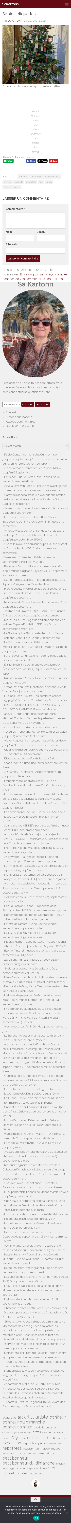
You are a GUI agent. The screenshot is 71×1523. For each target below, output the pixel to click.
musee (45, 1448)
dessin (6, 1438)
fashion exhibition (54, 1443)
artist (29, 1417)
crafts (37, 1432)
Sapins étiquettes (12, 187)
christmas (23, 176)
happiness (12, 1448)
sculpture (41, 1468)
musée (5, 1453)
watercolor (36, 1473)
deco (44, 1432)
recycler (20, 1468)
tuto (51, 1468)
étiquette (19, 182)
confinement (25, 1432)
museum (57, 1448)
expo (51, 1437)
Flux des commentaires (20, 421)
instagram (28, 1448)
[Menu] (67, 4)
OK (36, 1518)
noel (29, 1453)
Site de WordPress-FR (19, 426)
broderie (39, 1427)
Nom (9, 231)
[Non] (67, 1512)
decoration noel (52, 176)
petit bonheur (15, 1458)
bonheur (58, 1417)
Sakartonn (10, 4)
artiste (42, 1417)
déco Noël (36, 176)
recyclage (8, 1468)
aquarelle (9, 1417)
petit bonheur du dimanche (28, 1463)
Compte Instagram (10, 1432)
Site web (11, 244)
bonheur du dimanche (23, 1422)
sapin (49, 182)
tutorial (8, 1473)
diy (14, 1437)
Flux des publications (18, 417)
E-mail (41, 231)
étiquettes (31, 182)
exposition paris (34, 1443)
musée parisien (17, 1453)
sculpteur (31, 1469)
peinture (50, 1453)
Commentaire (15, 209)
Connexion (12, 412)
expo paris (62, 1438)
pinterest (60, 1463)
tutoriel (21, 1473)
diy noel (7, 182)
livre (37, 1449)
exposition (11, 1443)
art (20, 1417)
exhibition (37, 1438)
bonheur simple (17, 1427)
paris (41, 1453)
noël (41, 182)
